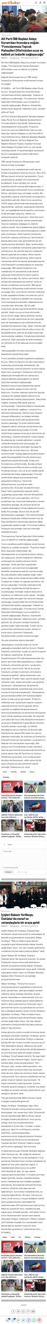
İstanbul (23, 772)
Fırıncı (5, 772)
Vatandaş (6, 777)
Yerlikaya (37, 1237)
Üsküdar (27, 1237)
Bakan (5, 1237)
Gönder (8, 872)
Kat (20, 1237)
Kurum (32, 772)
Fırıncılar (14, 772)
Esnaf (13, 1237)
